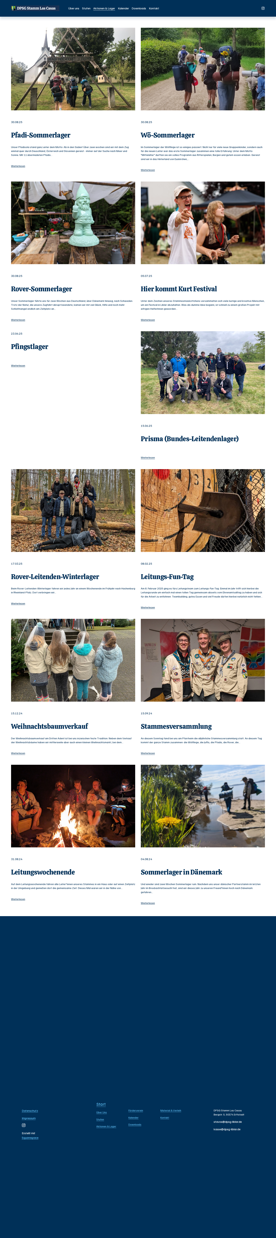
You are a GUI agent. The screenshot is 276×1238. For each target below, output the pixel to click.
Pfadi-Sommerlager (40, 135)
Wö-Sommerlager (168, 135)
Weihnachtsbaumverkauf (49, 726)
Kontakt (154, 8)
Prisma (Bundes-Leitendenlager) (190, 438)
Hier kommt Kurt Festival (179, 289)
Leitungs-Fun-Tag (167, 576)
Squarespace (30, 1137)
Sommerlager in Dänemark (181, 872)
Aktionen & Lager (104, 8)
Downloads (139, 8)
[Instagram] (263, 8)
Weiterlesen (18, 165)
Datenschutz (30, 1110)
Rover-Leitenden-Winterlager (55, 576)
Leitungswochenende (43, 872)
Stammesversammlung (176, 726)
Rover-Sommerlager (41, 289)
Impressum (29, 1118)
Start (101, 1104)
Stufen (86, 8)
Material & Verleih (170, 1110)
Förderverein (135, 1110)
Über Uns (101, 1112)
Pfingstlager (29, 346)
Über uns (73, 8)
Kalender (123, 8)
